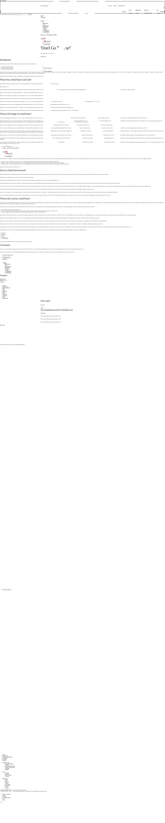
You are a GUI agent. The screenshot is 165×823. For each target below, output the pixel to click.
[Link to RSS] (82, 149)
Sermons (7, 764)
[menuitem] (85, 153)
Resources (5, 759)
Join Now (110, 5)
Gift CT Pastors (8, 775)
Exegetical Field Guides (10, 767)
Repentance (5, 294)
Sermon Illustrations (9, 763)
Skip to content (3, 0)
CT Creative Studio (7, 797)
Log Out (7, 787)
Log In (6, 786)
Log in (115, 5)
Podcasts (4, 760)
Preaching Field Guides (10, 766)
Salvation (4, 295)
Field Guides (5, 755)
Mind (4, 292)
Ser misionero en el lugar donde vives (57, 309)
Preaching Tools (6, 762)
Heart (4, 288)
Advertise (5, 796)
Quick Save (9, 153)
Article (42, 307)
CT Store (7, 776)
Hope (4, 290)
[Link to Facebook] (47, 68)
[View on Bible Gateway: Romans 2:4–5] (6, 280)
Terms (4, 795)
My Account (7, 784)
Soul (3, 297)
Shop (4, 771)
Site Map (7, 782)
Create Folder (9, 156)
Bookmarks (7, 785)
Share (4, 262)
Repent (4, 293)
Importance (5, 291)
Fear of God (5, 286)
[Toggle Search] (164, 7)
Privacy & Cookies (6, 794)
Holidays (7, 769)
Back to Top (2, 325)
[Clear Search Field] (28, 14)
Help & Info (5, 778)
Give (4, 798)
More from (8, 255)
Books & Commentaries (7, 756)
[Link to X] (82, 65)
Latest (124, 11)
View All (42, 304)
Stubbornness (5, 298)
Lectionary (7, 768)
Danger (4, 285)
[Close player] (1, 802)
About (6, 779)
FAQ (6, 780)
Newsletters (5, 758)
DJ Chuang (43, 313)
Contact (6, 783)
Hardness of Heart (6, 287)
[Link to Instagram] (47, 71)
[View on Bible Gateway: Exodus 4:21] (5, 279)
